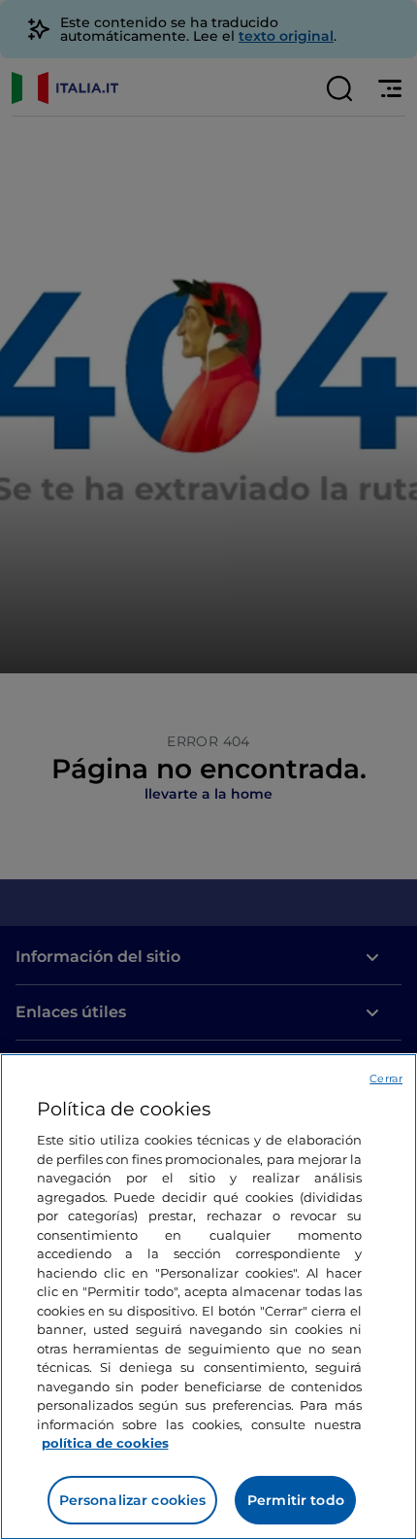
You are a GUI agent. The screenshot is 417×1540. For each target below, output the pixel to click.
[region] (208, 1296)
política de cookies (105, 1443)
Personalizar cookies (133, 1500)
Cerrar (385, 1078)
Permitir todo (295, 1500)
